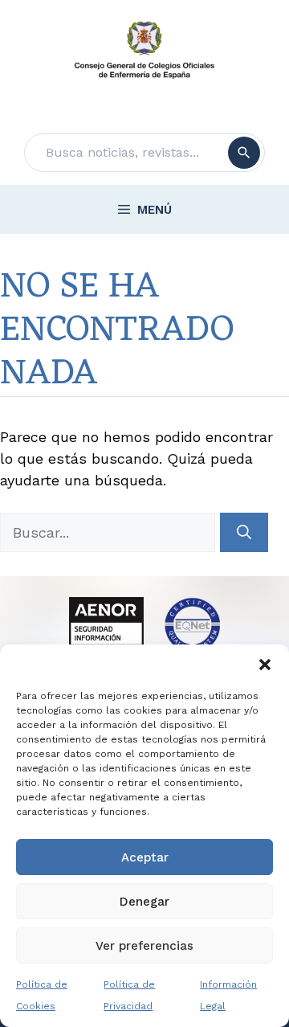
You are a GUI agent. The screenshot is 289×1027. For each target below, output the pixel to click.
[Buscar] (244, 153)
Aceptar (145, 857)
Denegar (144, 901)
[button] (265, 665)
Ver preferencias (144, 946)
